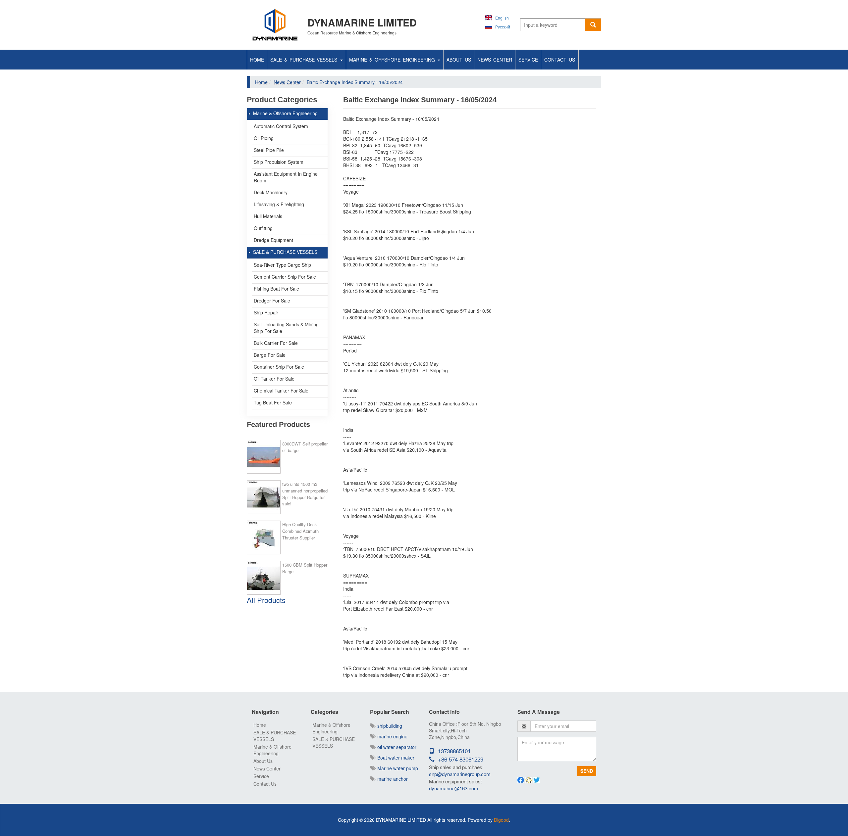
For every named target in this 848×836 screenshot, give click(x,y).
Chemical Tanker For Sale (281, 390)
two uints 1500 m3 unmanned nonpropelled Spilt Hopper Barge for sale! (305, 494)
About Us (459, 59)
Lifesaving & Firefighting (279, 204)
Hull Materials (268, 216)
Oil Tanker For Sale (274, 378)
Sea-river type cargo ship (282, 264)
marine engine (391, 736)
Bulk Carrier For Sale (276, 343)
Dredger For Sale (272, 300)
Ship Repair (266, 312)
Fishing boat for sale (276, 288)
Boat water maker (394, 757)
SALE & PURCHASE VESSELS (305, 59)
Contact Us (559, 59)
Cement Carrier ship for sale (285, 276)
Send (586, 770)
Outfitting (263, 228)
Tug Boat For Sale (273, 402)
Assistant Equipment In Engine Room (286, 177)
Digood (501, 819)
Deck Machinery (271, 192)
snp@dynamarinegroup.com (460, 773)
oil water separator (395, 747)
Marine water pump (396, 768)
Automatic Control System (281, 126)
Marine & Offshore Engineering (393, 59)
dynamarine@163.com (453, 788)
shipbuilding (388, 725)
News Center (494, 59)
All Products (266, 600)
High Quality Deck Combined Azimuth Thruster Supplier (300, 531)
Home (257, 59)
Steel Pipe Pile (269, 150)
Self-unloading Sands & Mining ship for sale (286, 327)
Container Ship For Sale (279, 366)
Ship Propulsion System (278, 162)
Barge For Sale (270, 354)
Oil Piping (264, 138)
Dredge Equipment (273, 240)
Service (528, 59)
